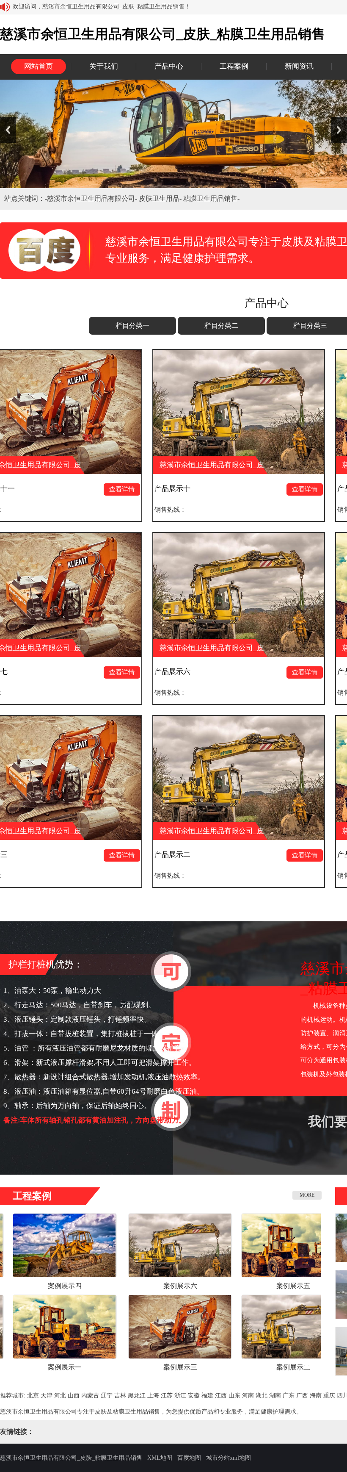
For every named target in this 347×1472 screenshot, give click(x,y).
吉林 (120, 1395)
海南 (316, 1395)
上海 (153, 1395)
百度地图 (189, 1458)
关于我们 (103, 66)
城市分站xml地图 (228, 1458)
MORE (307, 1195)
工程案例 (234, 66)
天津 (46, 1395)
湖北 (261, 1395)
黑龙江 (137, 1395)
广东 (289, 1395)
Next (339, 130)
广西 (302, 1395)
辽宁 (107, 1395)
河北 (60, 1395)
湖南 (275, 1395)
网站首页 (38, 66)
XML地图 (159, 1458)
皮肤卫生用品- (161, 198)
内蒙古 (90, 1395)
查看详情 (44, 489)
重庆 (329, 1395)
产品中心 (168, 66)
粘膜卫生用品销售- (211, 198)
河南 (248, 1395)
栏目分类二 (221, 325)
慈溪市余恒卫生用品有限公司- (93, 198)
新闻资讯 (299, 66)
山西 (74, 1395)
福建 (207, 1395)
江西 (221, 1395)
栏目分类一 (132, 325)
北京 (33, 1395)
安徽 (194, 1395)
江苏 (167, 1395)
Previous (8, 130)
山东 (234, 1395)
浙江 (180, 1395)
